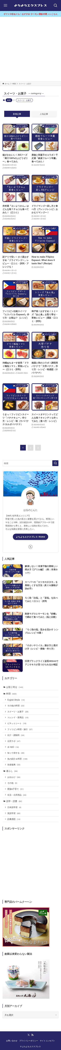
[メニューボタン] (5, 5)
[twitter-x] (30, 547)
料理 (9, 100)
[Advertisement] (30, 49)
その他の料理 (15, 705)
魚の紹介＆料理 (17, 758)
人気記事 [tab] (44, 113)
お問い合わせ (11, 1040)
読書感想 (13, 819)
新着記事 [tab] (17, 113)
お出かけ (13, 777)
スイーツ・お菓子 (17, 711)
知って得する (15, 752)
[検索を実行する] (55, 463)
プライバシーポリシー (28, 1040)
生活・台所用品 (16, 794)
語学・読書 (14, 801)
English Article (16, 699)
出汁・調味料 (15, 735)
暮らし (12, 770)
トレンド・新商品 (17, 717)
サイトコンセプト (47, 1040)
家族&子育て (15, 789)
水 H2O (13, 747)
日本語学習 (14, 807)
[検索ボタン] (55, 5)
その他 (12, 783)
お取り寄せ (14, 686)
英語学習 (13, 813)
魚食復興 (13, 764)
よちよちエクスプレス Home (30, 536)
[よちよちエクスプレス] (30, 5)
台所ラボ (13, 741)
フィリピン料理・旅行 (20, 729)
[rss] (32, 1035)
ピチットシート (16, 723)
